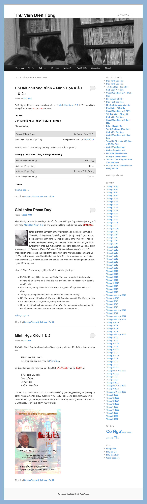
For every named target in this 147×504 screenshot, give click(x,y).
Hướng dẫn (67, 68)
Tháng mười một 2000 (116, 370)
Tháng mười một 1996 (116, 391)
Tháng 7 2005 (112, 346)
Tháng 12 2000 (112, 367)
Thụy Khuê (89, 139)
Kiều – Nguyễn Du (114, 126)
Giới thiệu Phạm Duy (33, 209)
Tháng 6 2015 (112, 271)
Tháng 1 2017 (112, 255)
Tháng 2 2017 (112, 252)
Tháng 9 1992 (112, 412)
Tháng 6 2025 (112, 201)
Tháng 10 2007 (112, 322)
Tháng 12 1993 (112, 403)
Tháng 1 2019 (112, 240)
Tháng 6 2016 (112, 258)
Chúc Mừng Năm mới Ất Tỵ (118, 111)
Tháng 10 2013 (112, 298)
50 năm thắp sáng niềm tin (118, 105)
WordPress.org (113, 457)
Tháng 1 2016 (112, 264)
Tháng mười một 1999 (116, 385)
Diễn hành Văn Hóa (114, 80)
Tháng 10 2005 (112, 343)
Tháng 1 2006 (112, 340)
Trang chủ (20, 68)
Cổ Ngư (114, 431)
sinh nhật (109, 438)
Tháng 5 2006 (112, 337)
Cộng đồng (95, 68)
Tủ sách (108, 68)
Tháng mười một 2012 (116, 310)
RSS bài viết (111, 451)
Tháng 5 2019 (112, 234)
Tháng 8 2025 (112, 198)
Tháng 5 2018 (112, 243)
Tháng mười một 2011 (116, 316)
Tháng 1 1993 (112, 406)
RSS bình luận (112, 454)
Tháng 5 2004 (112, 352)
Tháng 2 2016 (112, 261)
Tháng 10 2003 (112, 355)
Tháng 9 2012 (112, 313)
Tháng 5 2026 (112, 189)
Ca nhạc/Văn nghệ (31, 196)
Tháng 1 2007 (112, 331)
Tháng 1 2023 (112, 210)
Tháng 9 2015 (112, 267)
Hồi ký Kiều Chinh (114, 98)
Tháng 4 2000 (112, 379)
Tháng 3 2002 (112, 364)
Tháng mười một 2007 (116, 319)
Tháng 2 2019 (112, 237)
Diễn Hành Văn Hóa (114, 101)
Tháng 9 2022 (112, 213)
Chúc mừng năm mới (115, 150)
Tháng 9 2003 (112, 358)
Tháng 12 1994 (112, 400)
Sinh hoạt (43, 68)
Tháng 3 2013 (112, 304)
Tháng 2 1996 (112, 394)
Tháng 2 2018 (112, 246)
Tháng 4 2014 (112, 289)
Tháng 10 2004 (112, 349)
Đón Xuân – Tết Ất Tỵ (115, 108)
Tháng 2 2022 (112, 219)
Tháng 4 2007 (112, 328)
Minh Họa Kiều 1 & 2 (68, 105)
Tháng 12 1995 (112, 397)
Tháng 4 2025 (112, 204)
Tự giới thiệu (82, 68)
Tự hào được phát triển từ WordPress (73, 494)
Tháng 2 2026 (112, 195)
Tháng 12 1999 (112, 382)
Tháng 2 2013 (112, 307)
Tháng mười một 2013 (116, 295)
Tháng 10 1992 (112, 409)
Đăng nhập (111, 448)
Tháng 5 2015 (112, 274)
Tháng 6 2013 (112, 301)
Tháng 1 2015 (112, 280)
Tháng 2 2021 (112, 222)
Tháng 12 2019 (112, 228)
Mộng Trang (126, 432)
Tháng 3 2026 (112, 192)
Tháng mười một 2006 (116, 334)
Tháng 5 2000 (112, 376)
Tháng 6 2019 (112, 231)
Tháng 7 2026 (112, 186)
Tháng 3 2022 (112, 216)
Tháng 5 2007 (112, 325)
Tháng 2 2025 (112, 207)
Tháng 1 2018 (112, 249)
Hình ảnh (55, 68)
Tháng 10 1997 (112, 388)
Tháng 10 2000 (112, 373)
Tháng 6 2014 (112, 286)
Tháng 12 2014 (112, 283)
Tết (116, 437)
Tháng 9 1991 (112, 419)
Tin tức (31, 68)
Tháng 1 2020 (112, 225)
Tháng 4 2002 (112, 361)
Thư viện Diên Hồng (35, 15)
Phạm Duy (54, 361)
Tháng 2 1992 (112, 416)
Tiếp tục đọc (22, 189)
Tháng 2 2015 (112, 277)
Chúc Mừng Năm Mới (115, 147)
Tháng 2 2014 (112, 292)
